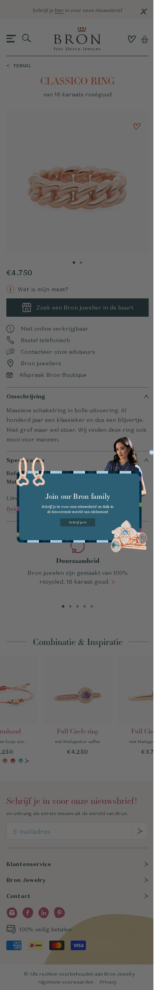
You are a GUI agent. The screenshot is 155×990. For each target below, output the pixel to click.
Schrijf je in (77, 522)
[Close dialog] (151, 453)
